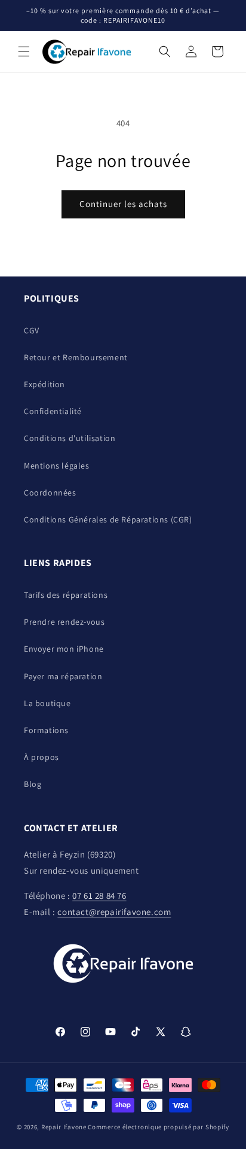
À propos (41, 757)
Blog (32, 784)
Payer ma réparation (63, 676)
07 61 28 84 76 (99, 895)
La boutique (47, 703)
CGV (31, 330)
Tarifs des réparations (65, 594)
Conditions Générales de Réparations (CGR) (108, 519)
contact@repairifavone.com (114, 911)
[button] (24, 51)
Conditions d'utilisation (69, 438)
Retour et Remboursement (76, 357)
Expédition (44, 384)
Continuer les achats (123, 203)
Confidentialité (53, 411)
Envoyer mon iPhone (64, 648)
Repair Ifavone (64, 1127)
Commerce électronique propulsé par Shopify (158, 1127)
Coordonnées (50, 492)
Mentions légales (57, 465)
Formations (46, 730)
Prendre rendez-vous (64, 621)
